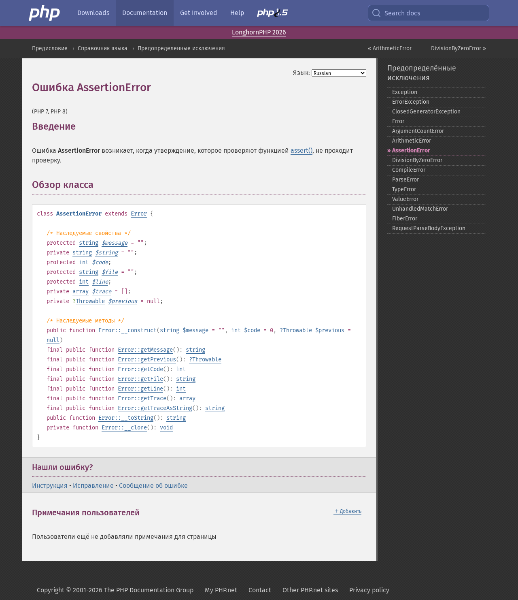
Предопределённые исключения (181, 48)
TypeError (404, 189)
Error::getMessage (145, 349)
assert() (301, 150)
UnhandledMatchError (420, 208)
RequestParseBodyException (428, 228)
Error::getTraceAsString (155, 408)
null (53, 340)
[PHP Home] (45, 13)
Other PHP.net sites (310, 590)
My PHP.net (221, 590)
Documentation (144, 13)
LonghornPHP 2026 (259, 32)
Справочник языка (102, 48)
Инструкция (50, 485)
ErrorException (410, 101)
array (80, 291)
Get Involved (198, 13)
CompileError (408, 170)
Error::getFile (140, 379)
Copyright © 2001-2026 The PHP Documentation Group (115, 590)
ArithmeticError (411, 140)
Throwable (90, 301)
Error (139, 213)
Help (237, 13)
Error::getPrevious (147, 359)
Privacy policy (369, 590)
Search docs (402, 13)
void (166, 427)
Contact (259, 590)
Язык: (301, 73)
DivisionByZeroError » (458, 48)
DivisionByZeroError (417, 160)
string (88, 242)
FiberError (404, 218)
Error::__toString (125, 417)
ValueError (405, 199)
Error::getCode (140, 369)
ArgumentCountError (418, 131)
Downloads (93, 13)
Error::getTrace (142, 398)
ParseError (405, 179)
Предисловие (50, 48)
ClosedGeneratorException (426, 111)
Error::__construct (127, 330)
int (84, 262)
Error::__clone (124, 427)
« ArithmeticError (390, 48)
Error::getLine (140, 388)
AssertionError (411, 150)
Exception (404, 92)
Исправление (93, 485)
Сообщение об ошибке (153, 485)
